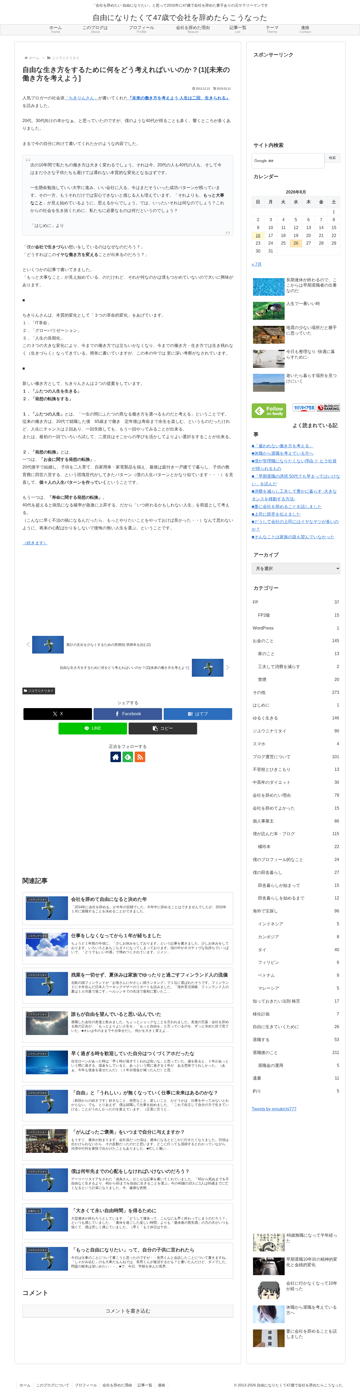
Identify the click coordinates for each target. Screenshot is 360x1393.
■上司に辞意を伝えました (276, 514)
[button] (163, 728)
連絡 (161, 1385)
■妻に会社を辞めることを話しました (287, 506)
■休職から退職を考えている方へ (282, 453)
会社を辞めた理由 (117, 1385)
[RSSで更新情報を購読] (140, 757)
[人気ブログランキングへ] (328, 407)
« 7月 (257, 264)
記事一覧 (145, 1385)
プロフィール (86, 1385)
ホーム (25, 1385)
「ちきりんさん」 (81, 98)
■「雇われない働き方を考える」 (282, 446)
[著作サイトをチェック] (115, 757)
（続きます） (35, 543)
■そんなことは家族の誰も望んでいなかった (293, 537)
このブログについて (52, 1385)
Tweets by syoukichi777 (274, 1109)
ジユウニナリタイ (40, 691)
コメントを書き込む (127, 1311)
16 (258, 235)
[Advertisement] (127, 823)
